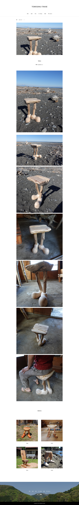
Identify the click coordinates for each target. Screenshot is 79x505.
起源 (31, 13)
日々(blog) (40, 13)
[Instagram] (37, 494)
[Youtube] (40, 494)
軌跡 (45, 13)
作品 (35, 13)
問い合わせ (50, 13)
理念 (27, 13)
